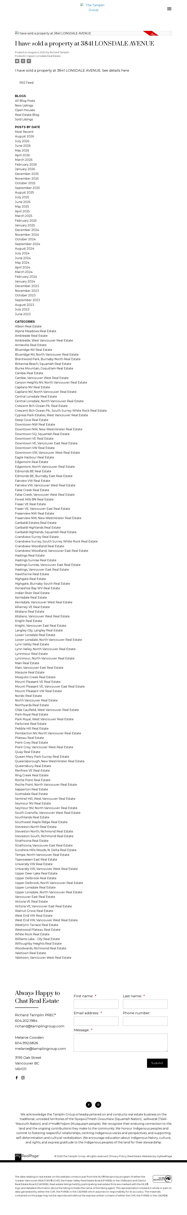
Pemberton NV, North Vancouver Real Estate (48, 733)
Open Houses (25, 110)
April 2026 (22, 155)
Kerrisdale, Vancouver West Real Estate (43, 602)
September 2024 (27, 244)
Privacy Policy (118, 1156)
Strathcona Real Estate (32, 840)
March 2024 (24, 272)
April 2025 (22, 211)
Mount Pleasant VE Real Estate (38, 682)
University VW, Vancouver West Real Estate (46, 869)
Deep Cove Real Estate (31, 420)
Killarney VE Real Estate (32, 607)
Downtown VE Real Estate (34, 438)
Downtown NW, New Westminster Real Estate (48, 429)
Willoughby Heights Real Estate (38, 943)
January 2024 (25, 281)
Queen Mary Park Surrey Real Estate (42, 756)
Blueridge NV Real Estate (33, 350)
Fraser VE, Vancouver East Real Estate (42, 508)
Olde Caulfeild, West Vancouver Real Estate (47, 710)
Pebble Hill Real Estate (32, 728)
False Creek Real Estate (32, 490)
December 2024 (27, 230)
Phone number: (136, 1013)
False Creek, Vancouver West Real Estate (45, 494)
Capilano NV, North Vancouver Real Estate (46, 392)
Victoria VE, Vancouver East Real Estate (43, 906)
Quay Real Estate (27, 752)
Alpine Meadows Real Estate (35, 331)
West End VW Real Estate (34, 915)
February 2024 (26, 276)
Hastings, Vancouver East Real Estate (42, 569)
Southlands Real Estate (32, 817)
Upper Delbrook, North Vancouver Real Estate (49, 883)
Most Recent (24, 132)
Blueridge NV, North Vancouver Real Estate (47, 354)
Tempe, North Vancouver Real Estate (42, 855)
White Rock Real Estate (32, 934)
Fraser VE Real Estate (30, 504)
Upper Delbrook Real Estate (35, 878)
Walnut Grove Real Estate (34, 911)
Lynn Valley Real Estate (32, 644)
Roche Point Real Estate (32, 780)
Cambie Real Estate (29, 373)
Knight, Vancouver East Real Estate (40, 625)
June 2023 (23, 314)
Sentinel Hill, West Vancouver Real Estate (45, 798)
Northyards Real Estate (32, 705)
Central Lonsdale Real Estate (36, 396)
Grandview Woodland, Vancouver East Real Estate (51, 551)
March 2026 (23, 160)
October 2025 (25, 183)
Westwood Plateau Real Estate (37, 929)
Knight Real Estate (28, 621)
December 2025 (27, 174)
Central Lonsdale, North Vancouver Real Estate (49, 401)
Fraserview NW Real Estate (34, 513)
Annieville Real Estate (31, 345)
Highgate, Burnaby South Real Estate (42, 583)
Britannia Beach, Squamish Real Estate (43, 364)
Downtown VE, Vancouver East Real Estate (46, 443)
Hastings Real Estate (30, 555)
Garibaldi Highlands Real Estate (38, 527)
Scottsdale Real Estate (31, 794)
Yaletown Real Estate (30, 953)
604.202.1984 (26, 1020)
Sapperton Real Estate (31, 789)
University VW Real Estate (34, 864)
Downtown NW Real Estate (35, 424)
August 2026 (24, 136)
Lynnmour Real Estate (31, 654)
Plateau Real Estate (29, 738)
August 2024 (24, 248)
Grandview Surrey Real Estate (37, 537)
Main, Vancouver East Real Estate (39, 667)
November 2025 (27, 178)
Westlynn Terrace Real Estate (36, 925)
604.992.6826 (26, 1043)
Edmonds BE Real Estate (33, 471)
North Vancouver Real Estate (36, 700)
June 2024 (23, 258)
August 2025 (24, 192)
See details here (115, 70)
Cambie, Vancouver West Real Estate (42, 378)
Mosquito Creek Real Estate (35, 677)
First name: (84, 996)
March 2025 (23, 216)
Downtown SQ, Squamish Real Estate (42, 434)
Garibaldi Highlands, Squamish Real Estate (46, 532)
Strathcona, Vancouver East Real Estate (44, 845)
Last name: (133, 996)
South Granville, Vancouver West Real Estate (48, 813)
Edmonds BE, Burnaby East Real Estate (43, 476)
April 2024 (22, 267)
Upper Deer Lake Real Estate (36, 873)
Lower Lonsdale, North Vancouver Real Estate (48, 639)
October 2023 (25, 295)
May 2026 (22, 150)
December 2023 (27, 286)
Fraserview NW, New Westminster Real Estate (48, 518)
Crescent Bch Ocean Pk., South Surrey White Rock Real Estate (61, 410)
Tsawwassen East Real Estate (36, 859)
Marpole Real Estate (30, 672)
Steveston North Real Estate (36, 827)
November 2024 (27, 234)
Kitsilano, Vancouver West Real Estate (42, 616)
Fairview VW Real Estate (32, 481)
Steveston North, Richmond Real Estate (44, 831)
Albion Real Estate (28, 326)
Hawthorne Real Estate (32, 574)
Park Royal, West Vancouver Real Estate (44, 719)
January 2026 (25, 169)
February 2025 (26, 220)
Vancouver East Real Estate (35, 897)
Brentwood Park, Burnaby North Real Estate (48, 359)
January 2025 (25, 225)
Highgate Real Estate (30, 579)
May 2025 (22, 206)
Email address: (87, 1013)
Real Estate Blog (27, 115)
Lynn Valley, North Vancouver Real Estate (45, 649)
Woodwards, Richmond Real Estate (40, 948)
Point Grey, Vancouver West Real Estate (44, 747)
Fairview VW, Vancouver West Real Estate (45, 485)
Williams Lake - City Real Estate (37, 939)
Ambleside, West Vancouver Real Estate (44, 340)
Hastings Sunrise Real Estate (35, 560)
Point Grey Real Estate (31, 742)
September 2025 (27, 188)
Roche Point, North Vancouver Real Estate (46, 784)
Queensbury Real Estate (33, 766)
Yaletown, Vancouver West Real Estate (43, 957)
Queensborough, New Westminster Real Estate (50, 761)
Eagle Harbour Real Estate (34, 457)
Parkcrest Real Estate (31, 724)
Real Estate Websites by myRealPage (150, 1156)
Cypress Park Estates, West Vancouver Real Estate (51, 415)
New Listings (24, 105)
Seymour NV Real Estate (33, 803)
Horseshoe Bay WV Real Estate (37, 588)
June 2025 (22, 202)
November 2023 (27, 291)
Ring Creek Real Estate (32, 775)
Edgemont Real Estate (31, 462)
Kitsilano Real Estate (29, 611)
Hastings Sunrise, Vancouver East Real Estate (48, 565)
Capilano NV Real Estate (32, 387)
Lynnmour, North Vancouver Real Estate (45, 658)
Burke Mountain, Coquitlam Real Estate (44, 368)
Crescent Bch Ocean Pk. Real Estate (41, 406)
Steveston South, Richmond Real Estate (44, 836)
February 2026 (26, 164)
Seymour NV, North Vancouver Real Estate (46, 808)
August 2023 (24, 305)
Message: (82, 1030)
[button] (16, 1077)
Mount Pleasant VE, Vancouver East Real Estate (50, 686)
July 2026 (22, 141)
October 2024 (25, 239)
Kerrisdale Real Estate (31, 597)
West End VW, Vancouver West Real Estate (46, 920)
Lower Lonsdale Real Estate (35, 635)
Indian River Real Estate (32, 593)
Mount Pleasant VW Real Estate (38, 691)
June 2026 (22, 145)
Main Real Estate (27, 663)
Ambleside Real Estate (31, 335)
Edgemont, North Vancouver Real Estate (45, 466)
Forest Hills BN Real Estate (34, 499)
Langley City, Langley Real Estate (39, 630)
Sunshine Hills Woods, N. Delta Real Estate (46, 850)
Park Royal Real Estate (31, 714)
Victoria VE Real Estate (31, 901)
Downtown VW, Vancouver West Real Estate (47, 452)
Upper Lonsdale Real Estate (44, 55)
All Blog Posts (25, 100)
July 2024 (22, 253)
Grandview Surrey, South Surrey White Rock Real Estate (56, 541)
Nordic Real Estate (28, 696)
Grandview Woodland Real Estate (39, 546)
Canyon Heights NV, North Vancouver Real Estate (51, 382)
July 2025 (22, 197)
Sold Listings (24, 119)
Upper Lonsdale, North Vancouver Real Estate (48, 892)
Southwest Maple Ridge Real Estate (41, 822)
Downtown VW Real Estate (35, 448)
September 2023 (27, 300)
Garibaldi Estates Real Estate (36, 523)
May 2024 (22, 262)
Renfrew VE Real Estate (32, 770)
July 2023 (22, 309)
